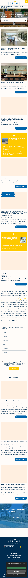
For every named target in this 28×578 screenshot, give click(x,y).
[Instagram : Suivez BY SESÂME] (20, 547)
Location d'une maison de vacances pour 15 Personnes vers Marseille (12, 83)
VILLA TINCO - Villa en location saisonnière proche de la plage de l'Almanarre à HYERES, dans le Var (14, 272)
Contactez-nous (14, 517)
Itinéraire (4, 575)
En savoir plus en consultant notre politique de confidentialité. (13, 365)
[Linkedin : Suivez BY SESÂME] (23, 547)
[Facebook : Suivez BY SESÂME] (17, 547)
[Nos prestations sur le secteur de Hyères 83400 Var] (5, 141)
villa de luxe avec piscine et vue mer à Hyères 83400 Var (14, 298)
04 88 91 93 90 (15, 521)
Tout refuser (16, 571)
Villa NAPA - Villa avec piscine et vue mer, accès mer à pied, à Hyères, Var (13, 49)
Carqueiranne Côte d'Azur (10, 248)
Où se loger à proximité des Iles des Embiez (12, 178)
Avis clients (9, 547)
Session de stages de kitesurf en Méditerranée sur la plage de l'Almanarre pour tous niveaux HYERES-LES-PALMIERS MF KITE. (14, 443)
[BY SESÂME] (14, 3)
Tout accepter (16, 568)
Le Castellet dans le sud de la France (12, 245)
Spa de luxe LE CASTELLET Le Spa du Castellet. (13, 484)
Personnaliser (16, 574)
